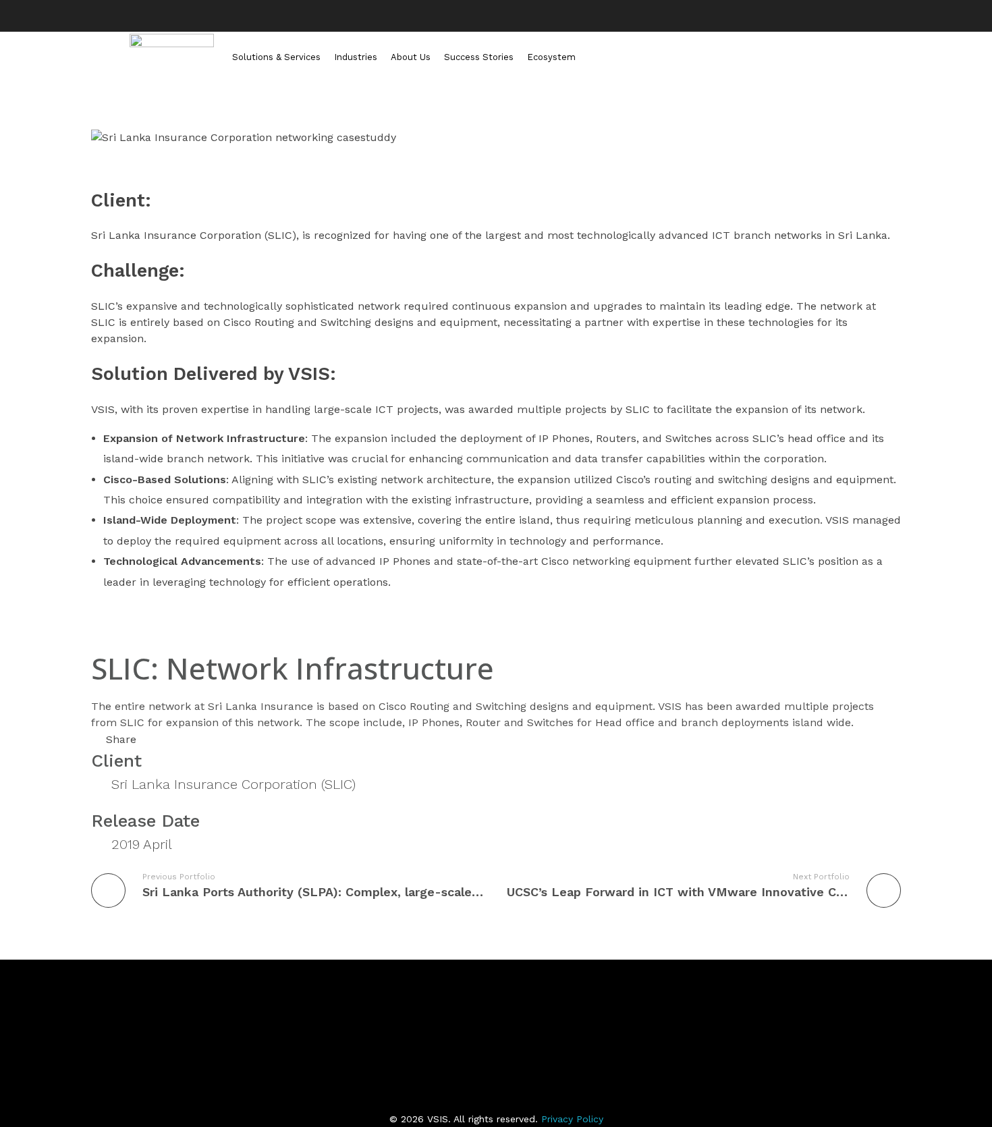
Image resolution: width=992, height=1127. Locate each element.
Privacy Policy (572, 1119)
